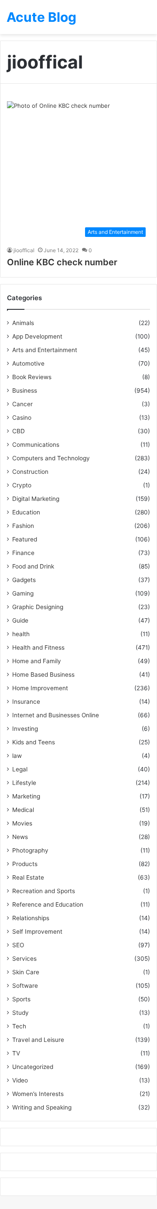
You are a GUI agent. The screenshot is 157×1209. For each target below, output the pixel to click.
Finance (23, 552)
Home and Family (36, 661)
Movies (22, 823)
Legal (19, 769)
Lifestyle (24, 782)
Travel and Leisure (38, 1039)
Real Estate (28, 877)
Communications (35, 444)
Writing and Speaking (42, 1107)
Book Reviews (31, 376)
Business (24, 390)
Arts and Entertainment (44, 349)
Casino (21, 417)
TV (16, 1053)
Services (24, 958)
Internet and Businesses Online (55, 715)
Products (25, 863)
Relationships (30, 917)
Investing (25, 728)
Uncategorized (32, 1066)
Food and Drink (33, 566)
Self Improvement (37, 931)
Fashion (23, 525)
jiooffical (24, 250)
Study (20, 1012)
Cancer (22, 404)
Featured (24, 539)
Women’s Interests (38, 1093)
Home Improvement (40, 688)
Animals (23, 322)
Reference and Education (47, 904)
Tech (19, 1026)
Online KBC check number (62, 262)
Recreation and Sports (43, 890)
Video (20, 1080)
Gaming (23, 593)
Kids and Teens (33, 742)
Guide (20, 620)
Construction (30, 471)
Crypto (21, 485)
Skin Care (25, 972)
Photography (30, 850)
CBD (18, 431)
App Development (37, 336)
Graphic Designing (37, 606)
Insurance (26, 701)
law (17, 755)
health (21, 633)
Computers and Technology (51, 458)
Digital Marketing (35, 498)
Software (25, 985)
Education (26, 512)
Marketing (26, 796)
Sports (21, 999)
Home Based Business (43, 674)
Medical (23, 809)
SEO (18, 945)
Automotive (28, 363)
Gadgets (24, 579)
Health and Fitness (38, 647)
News (20, 836)
